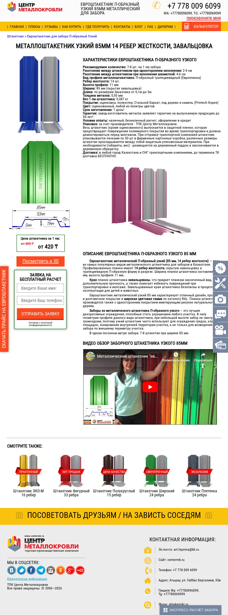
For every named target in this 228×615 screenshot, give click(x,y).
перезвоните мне (204, 18)
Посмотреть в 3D (40, 261)
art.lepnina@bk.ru (186, 549)
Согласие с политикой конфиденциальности (40, 324)
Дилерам (165, 26)
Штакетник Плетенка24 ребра (199, 493)
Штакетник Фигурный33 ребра (71, 493)
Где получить (97, 26)
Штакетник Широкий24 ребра (156, 493)
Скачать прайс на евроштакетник (4, 309)
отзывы (51, 26)
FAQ (150, 26)
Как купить (71, 26)
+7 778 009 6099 (194, 6)
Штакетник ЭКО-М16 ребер (28, 493)
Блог (139, 26)
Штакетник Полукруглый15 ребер (114, 493)
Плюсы (34, 26)
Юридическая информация (27, 579)
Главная (17, 26)
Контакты (122, 26)
